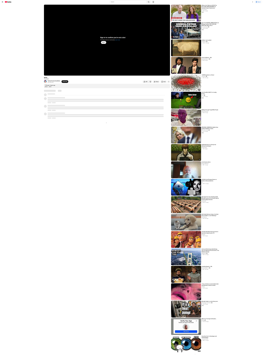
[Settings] (252, 2)
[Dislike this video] (150, 81)
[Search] (148, 2)
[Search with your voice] (153, 2)
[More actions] (168, 81)
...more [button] (49, 86)
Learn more (117, 39)
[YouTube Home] (8, 2)
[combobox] (128, 2)
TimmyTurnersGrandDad (54, 81)
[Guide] (2, 2)
